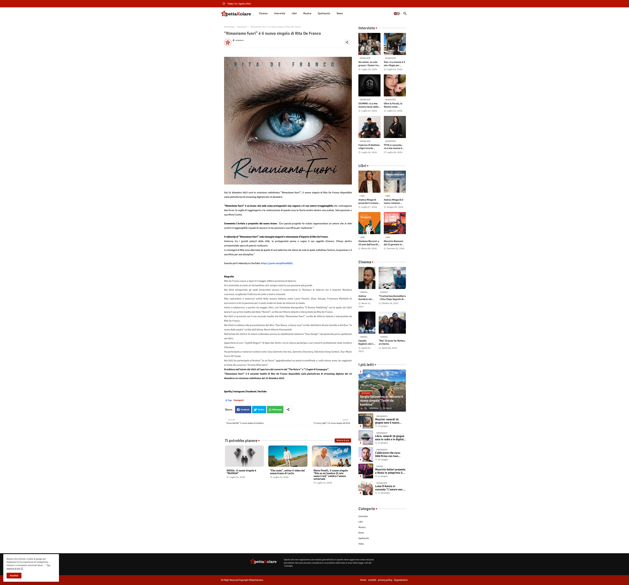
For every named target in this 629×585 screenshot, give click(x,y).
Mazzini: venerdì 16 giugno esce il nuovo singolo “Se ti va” (387, 421)
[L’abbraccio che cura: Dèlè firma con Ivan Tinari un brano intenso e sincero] (365, 454)
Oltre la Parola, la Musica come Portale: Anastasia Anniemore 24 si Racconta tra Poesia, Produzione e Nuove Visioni (395, 105)
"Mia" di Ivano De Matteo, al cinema (392, 342)
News (340, 13)
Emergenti (242, 27)
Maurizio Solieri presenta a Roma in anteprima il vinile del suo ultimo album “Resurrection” (390, 471)
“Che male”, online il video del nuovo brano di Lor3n (287, 472)
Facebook (245, 409)
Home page (229, 27)
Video (361, 543)
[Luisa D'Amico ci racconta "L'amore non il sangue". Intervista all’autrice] (365, 487)
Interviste (279, 13)
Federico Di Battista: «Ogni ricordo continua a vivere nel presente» (369, 147)
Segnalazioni (401, 579)
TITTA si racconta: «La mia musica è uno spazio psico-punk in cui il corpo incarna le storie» (393, 147)
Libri (294, 13)
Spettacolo (324, 13)
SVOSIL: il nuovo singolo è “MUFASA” (241, 472)
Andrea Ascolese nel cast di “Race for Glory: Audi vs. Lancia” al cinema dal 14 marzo (366, 298)
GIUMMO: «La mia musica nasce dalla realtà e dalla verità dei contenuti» (368, 105)
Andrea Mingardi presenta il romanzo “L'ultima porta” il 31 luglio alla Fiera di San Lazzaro (369, 201)
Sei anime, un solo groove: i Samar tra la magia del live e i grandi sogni (368, 64)
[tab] (263, 13)
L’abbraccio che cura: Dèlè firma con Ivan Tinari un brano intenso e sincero (390, 454)
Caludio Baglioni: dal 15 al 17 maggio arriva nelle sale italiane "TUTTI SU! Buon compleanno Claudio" (366, 342)
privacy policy (385, 579)
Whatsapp (277, 409)
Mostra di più (343, 440)
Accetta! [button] (14, 575)
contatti (372, 579)
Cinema (263, 13)
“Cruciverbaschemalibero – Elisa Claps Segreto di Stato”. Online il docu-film (392, 298)
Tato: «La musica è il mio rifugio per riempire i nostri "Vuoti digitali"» (394, 64)
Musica (307, 13)
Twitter (261, 409)
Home (363, 579)
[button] (397, 13)
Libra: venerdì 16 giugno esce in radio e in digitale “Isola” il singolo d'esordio (390, 438)
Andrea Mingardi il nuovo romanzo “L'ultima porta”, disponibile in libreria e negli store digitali (394, 201)
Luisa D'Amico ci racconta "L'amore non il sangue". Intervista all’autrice (390, 488)
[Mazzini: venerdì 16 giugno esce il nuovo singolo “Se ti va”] (365, 421)
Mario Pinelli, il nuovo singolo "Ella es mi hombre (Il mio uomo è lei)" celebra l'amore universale (331, 474)
